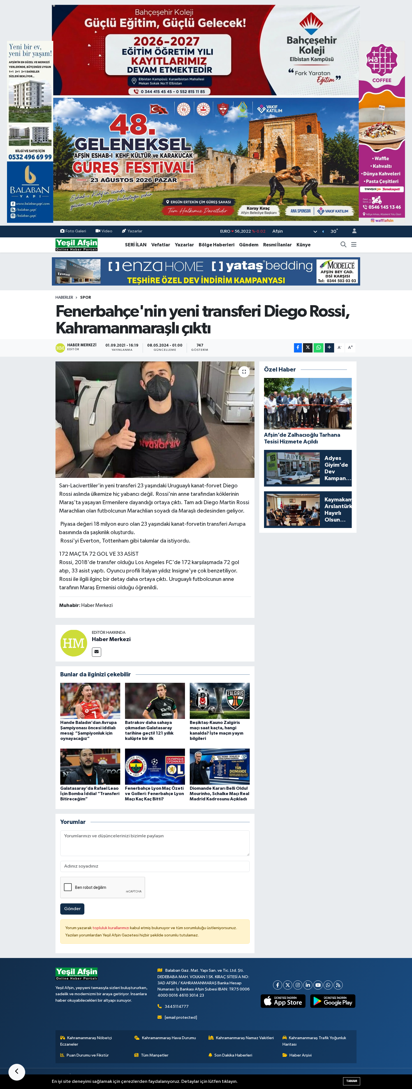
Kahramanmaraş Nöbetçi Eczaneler (86, 1041)
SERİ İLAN (136, 244)
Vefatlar (160, 244)
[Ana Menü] (354, 245)
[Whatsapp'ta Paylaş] (318, 347)
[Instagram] (297, 985)
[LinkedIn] (308, 985)
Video (106, 231)
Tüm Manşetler (154, 1055)
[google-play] (333, 1001)
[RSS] (338, 985)
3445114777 (177, 1006)
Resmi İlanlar (277, 244)
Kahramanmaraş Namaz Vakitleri (245, 1038)
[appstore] (283, 1001)
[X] (287, 985)
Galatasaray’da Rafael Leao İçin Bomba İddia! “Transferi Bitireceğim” (89, 793)
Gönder (72, 908)
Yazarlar (135, 231)
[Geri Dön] (16, 1072)
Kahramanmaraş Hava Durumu (169, 1038)
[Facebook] (277, 985)
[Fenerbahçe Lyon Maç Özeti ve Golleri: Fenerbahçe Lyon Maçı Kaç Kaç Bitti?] (155, 766)
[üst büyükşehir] (206, 112)
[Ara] (343, 245)
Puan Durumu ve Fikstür (88, 1055)
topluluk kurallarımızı (111, 928)
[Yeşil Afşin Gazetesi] (76, 244)
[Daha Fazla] (329, 347)
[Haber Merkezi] (73, 643)
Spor (85, 298)
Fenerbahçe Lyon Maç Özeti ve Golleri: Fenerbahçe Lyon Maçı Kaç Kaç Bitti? (154, 793)
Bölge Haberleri (216, 244)
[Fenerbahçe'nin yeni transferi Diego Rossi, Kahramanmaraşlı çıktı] (155, 419)
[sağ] (382, 131)
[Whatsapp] (328, 985)
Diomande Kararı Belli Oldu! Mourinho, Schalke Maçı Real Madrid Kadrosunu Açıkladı (219, 793)
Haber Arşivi (301, 1055)
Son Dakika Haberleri (233, 1055)
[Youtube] (318, 985)
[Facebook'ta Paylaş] (298, 347)
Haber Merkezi (111, 639)
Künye (304, 244)
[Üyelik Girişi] (352, 232)
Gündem (248, 244)
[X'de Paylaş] (308, 347)
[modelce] (206, 271)
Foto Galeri (76, 231)
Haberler (64, 298)
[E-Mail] (96, 652)
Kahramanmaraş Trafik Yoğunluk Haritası (314, 1041)
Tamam (351, 1081)
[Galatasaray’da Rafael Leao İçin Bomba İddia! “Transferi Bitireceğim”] (90, 766)
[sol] (30, 131)
